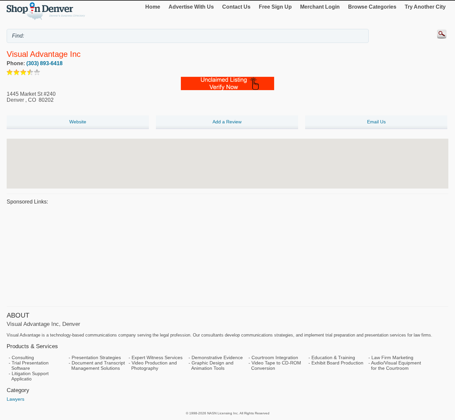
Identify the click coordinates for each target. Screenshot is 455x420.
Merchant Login (320, 7)
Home (152, 7)
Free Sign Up (275, 7)
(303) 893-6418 (44, 63)
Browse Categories (372, 7)
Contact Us (236, 7)
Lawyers (15, 399)
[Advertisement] (206, 254)
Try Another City (425, 7)
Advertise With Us (191, 7)
